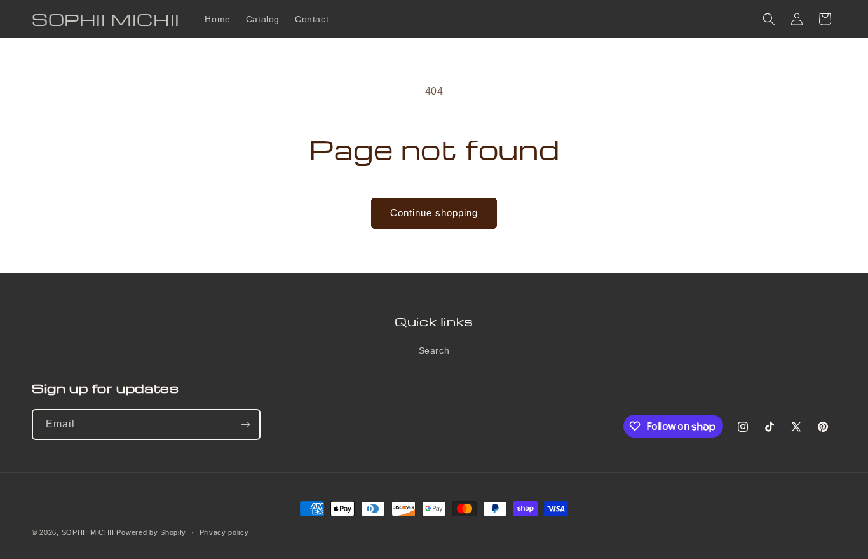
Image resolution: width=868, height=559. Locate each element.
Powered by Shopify (151, 532)
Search (434, 350)
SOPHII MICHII (88, 532)
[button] (769, 19)
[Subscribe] (245, 424)
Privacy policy (224, 532)
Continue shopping (434, 212)
